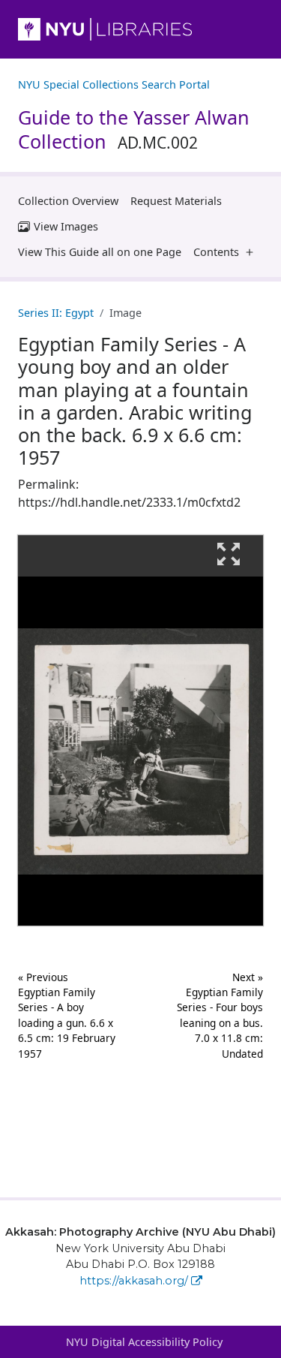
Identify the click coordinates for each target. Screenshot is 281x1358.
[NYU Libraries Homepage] (140, 29)
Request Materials (176, 201)
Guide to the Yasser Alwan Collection (134, 129)
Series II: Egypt (56, 313)
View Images (66, 226)
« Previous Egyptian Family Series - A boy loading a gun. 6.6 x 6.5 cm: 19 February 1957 (66, 1015)
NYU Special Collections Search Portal (114, 84)
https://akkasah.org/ (133, 1280)
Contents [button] (216, 252)
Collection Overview (68, 201)
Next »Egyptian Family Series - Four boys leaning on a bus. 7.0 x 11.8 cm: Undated (220, 1015)
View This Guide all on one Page (99, 252)
